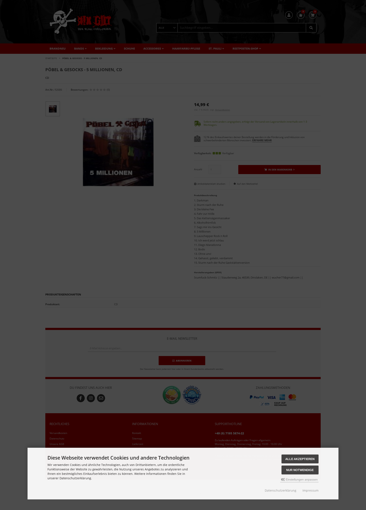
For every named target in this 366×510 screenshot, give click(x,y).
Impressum (310, 490)
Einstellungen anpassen (301, 479)
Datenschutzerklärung (280, 490)
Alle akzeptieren (300, 459)
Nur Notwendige (300, 470)
